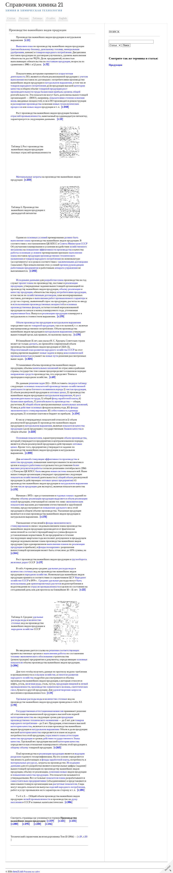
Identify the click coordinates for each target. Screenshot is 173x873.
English (63, 18)
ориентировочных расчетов (46, 583)
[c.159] (50, 820)
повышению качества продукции (30, 774)
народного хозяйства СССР (59, 349)
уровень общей (72, 91)
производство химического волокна (50, 686)
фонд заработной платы (65, 398)
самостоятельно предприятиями (28, 780)
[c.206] (14, 665)
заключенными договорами (73, 261)
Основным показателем (29, 437)
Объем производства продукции (34, 322)
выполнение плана (21, 240)
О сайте (50, 18)
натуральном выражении (58, 82)
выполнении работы (55, 653)
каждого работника (30, 465)
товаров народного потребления (53, 52)
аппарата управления (66, 267)
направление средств (22, 374)
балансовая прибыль (52, 91)
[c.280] (14, 823)
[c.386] (68, 802)
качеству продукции (22, 292)
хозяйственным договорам (41, 295)
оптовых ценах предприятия (57, 480)
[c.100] (37, 823)
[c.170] (60, 316)
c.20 (85, 836)
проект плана (26, 283)
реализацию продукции (55, 313)
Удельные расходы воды (29, 698)
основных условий (37, 237)
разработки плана (54, 279)
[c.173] (14, 489)
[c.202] (33, 270)
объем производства (75, 437)
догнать (33, 343)
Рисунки (23, 18)
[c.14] (50, 692)
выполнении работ (45, 298)
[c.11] (27, 40)
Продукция (115, 64)
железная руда (33, 683)
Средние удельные (49, 580)
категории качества (21, 726)
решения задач (37, 383)
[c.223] (32, 431)
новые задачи (47, 352)
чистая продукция (76, 389)
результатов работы (31, 468)
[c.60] (52, 377)
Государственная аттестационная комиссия (40, 711)
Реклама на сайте (31, 871)
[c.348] (65, 106)
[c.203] (29, 453)
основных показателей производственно (46, 386)
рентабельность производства (53, 401)
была (38, 471)
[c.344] (14, 553)
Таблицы (37, 18)
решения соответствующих (64, 650)
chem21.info (18, 871)
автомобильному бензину (26, 49)
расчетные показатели (65, 783)
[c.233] (28, 179)
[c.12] (60, 119)
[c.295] (26, 823)
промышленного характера (70, 298)
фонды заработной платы (55, 759)
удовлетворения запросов (67, 689)
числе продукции (27, 486)
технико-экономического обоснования (32, 656)
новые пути (52, 355)
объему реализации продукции (37, 498)
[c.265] (57, 747)
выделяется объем (64, 498)
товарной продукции (50, 88)
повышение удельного (55, 507)
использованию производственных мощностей (38, 304)
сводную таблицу (77, 383)
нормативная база (20, 313)
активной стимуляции (32, 459)
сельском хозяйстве (45, 674)
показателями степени (62, 97)
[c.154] (76, 413)
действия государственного (58, 738)
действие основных (31, 407)
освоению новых (58, 771)
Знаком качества (73, 428)
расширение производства (27, 103)
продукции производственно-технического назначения (42, 719)
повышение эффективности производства (49, 249)
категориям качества (22, 717)
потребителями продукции (71, 292)
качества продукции (22, 462)
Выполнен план (24, 46)
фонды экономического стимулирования (44, 409)
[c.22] (82, 589)
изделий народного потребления (67, 786)
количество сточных (22, 571)
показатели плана (55, 777)
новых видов (34, 106)
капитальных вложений (45, 368)
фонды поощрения (48, 547)
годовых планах (65, 495)
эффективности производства (61, 459)
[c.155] (73, 820)
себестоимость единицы (64, 410)
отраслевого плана (55, 735)
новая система (58, 471)
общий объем (33, 404)
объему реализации (70, 289)
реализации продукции (51, 753)
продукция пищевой (67, 683)
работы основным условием (26, 252)
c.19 (80, 836)
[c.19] (39, 562)
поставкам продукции (58, 61)
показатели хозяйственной (25, 477)
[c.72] (46, 64)
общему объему (19, 747)
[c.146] (49, 823)
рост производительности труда (39, 90)
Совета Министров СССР (73, 243)
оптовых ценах (58, 392)
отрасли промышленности (45, 586)
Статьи (11, 18)
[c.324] (29, 358)
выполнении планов (57, 544)
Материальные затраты (29, 176)
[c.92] (14, 705)
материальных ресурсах (24, 762)
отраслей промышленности (26, 116)
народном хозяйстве (36, 574)
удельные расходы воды (61, 568)
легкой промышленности (36, 799)
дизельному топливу (52, 49)
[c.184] (81, 790)
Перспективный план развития (27, 349)
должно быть (71, 237)
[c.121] (61, 820)
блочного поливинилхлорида (47, 389)
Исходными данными (28, 279)
